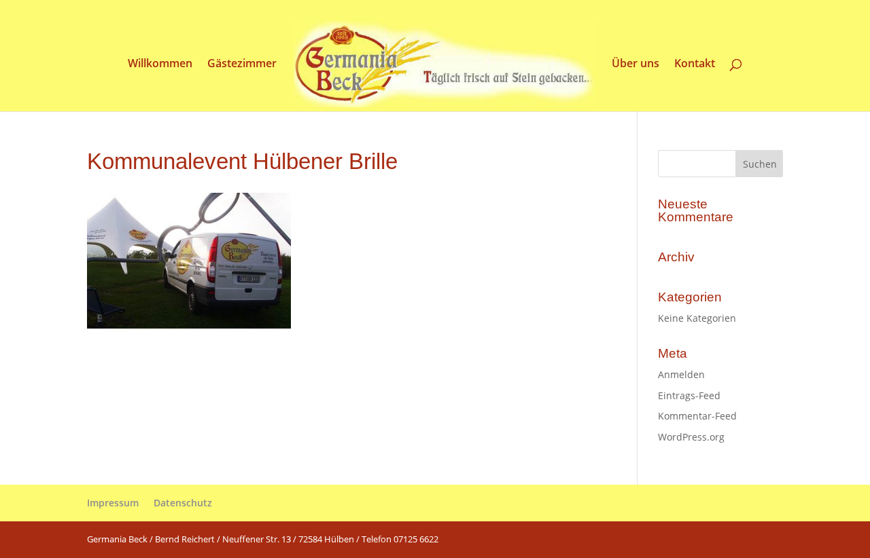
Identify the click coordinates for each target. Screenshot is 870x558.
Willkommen (160, 64)
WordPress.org (691, 436)
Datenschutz (183, 502)
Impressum (113, 502)
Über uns (635, 64)
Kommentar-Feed (697, 415)
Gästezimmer (242, 64)
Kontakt (694, 64)
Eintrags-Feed (689, 395)
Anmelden (681, 374)
